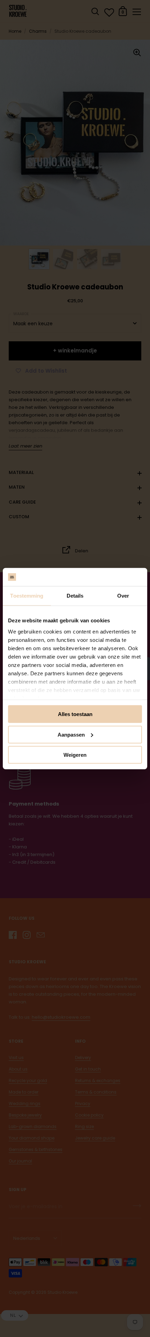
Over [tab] (123, 596)
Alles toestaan (75, 714)
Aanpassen (71, 734)
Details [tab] (75, 596)
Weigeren (75, 755)
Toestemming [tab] (26, 596)
